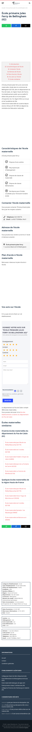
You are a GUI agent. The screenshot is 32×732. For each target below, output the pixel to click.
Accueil (3, 8)
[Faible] (7, 345)
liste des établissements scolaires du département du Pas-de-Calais (15, 414)
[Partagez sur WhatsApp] (6, 25)
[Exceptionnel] (16, 345)
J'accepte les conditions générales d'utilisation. (13, 394)
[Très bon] (13, 345)
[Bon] (10, 345)
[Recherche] (29, 3)
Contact (4, 661)
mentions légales (23, 727)
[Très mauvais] (4, 345)
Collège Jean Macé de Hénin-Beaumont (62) (14, 676)
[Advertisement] (16, 45)
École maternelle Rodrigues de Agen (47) (13, 683)
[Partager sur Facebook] (16, 25)
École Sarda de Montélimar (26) (21, 713)
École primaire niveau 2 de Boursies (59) (13, 685)
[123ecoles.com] (16, 3)
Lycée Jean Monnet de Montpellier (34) (18, 702)
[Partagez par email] (25, 25)
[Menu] (3, 3)
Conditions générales (8, 663)
